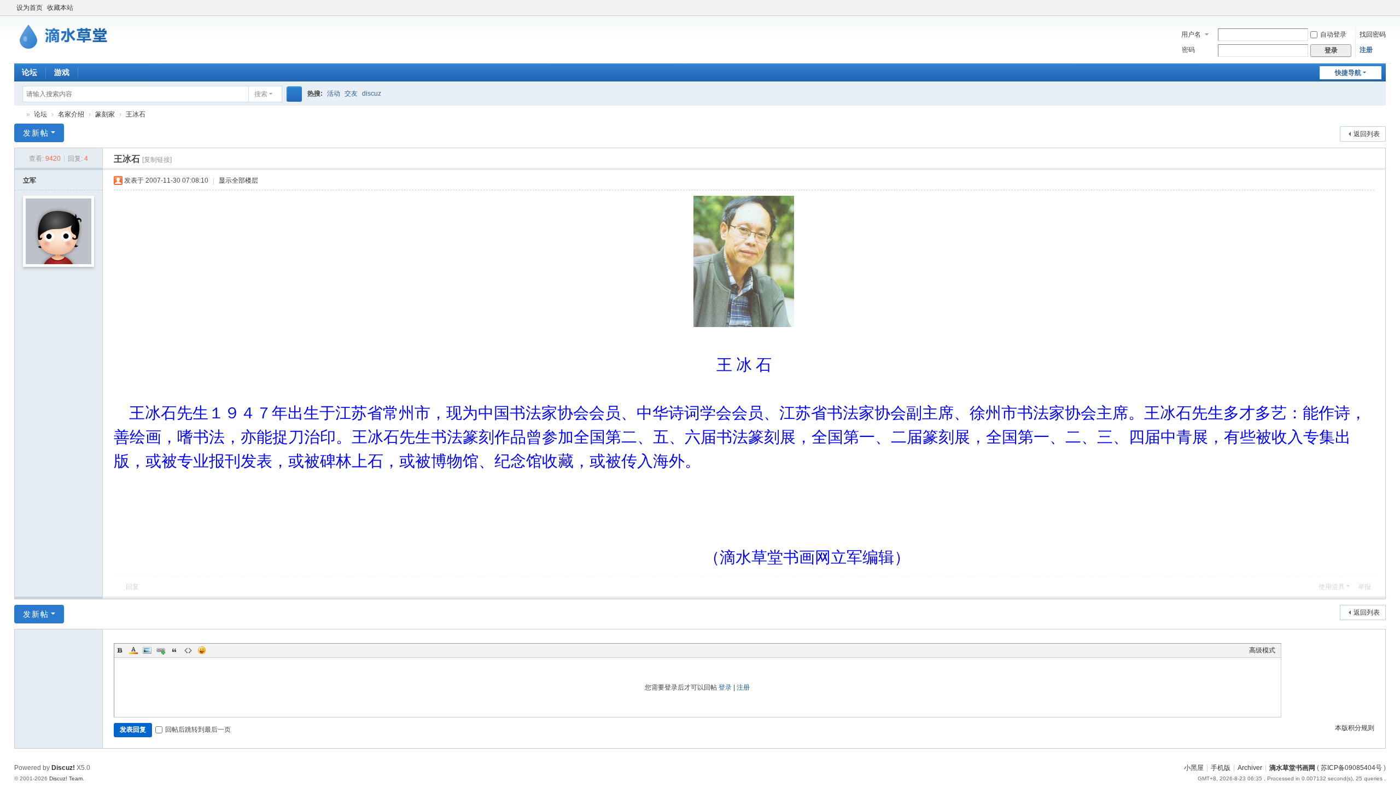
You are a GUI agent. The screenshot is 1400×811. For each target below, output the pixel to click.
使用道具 (1332, 587)
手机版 (1220, 768)
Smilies (201, 650)
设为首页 (29, 7)
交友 (351, 93)
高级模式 (1262, 650)
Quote (174, 650)
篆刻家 (105, 114)
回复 (132, 587)
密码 (1188, 50)
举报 (1364, 587)
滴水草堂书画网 (18, 114)
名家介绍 (71, 114)
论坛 (29, 72)
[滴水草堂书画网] (69, 34)
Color (133, 650)
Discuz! (63, 768)
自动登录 (1333, 34)
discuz (371, 93)
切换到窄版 (1381, 12)
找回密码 (1373, 34)
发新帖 (36, 133)
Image (147, 650)
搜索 (260, 94)
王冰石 (135, 114)
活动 (333, 93)
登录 (725, 687)
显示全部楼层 (238, 180)
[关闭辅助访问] (1370, 8)
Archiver (1250, 768)
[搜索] (294, 94)
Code (188, 650)
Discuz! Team (66, 778)
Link (160, 650)
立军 (29, 180)
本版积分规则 (1354, 728)
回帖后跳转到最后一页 (198, 729)
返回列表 (1367, 134)
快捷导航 (1348, 73)
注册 (1366, 50)
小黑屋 (1194, 768)
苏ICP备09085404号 (1351, 768)
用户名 (1191, 34)
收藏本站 (60, 7)
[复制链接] (157, 160)
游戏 (61, 72)
